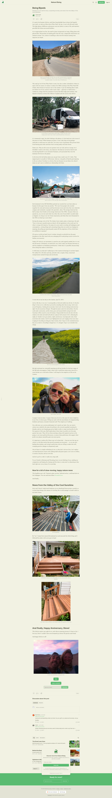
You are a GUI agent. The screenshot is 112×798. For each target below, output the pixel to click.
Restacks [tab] (41, 702)
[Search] (93, 2)
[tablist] (38, 702)
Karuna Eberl (38, 14)
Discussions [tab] (42, 737)
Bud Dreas (37, 714)
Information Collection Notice (55, 769)
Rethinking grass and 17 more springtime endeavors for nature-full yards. (48, 743)
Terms (61, 788)
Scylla (36, 725)
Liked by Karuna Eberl (40, 716)
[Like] (33, 19)
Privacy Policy (65, 769)
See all (35, 768)
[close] (68, 750)
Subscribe (101, 2)
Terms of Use (62, 768)
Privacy (58, 788)
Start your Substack (52, 792)
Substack (50, 795)
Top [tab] (34, 737)
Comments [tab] (35, 702)
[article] (56, 744)
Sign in (108, 2)
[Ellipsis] (79, 715)
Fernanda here (59, 475)
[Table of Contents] (1, 399)
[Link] (31, 470)
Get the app (62, 792)
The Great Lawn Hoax (38, 741)
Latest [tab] (37, 737)
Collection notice (67, 788)
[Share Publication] (96, 2)
